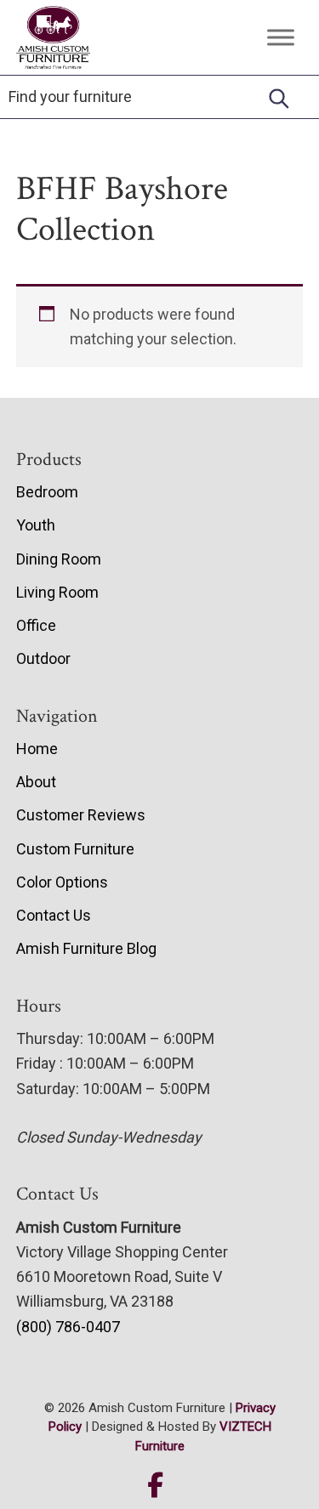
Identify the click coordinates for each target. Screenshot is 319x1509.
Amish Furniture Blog (86, 948)
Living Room (57, 592)
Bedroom (47, 492)
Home (37, 748)
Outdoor (43, 658)
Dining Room (58, 559)
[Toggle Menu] (280, 37)
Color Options (62, 882)
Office (36, 625)
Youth (35, 525)
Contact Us (53, 915)
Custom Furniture (75, 849)
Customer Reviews (80, 815)
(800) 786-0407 (68, 1327)
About (36, 782)
